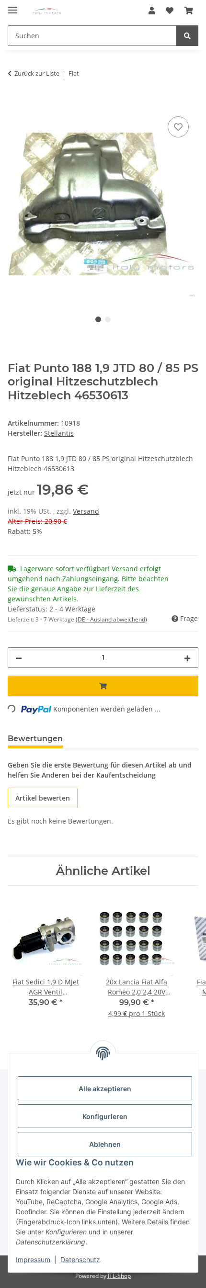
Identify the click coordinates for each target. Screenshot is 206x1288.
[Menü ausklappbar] (12, 6)
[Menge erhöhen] (187, 657)
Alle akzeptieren (105, 1089)
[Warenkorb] (188, 10)
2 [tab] (108, 319)
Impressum (33, 1259)
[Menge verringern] (18, 657)
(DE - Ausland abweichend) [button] (111, 619)
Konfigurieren (104, 1116)
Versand (86, 511)
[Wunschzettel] (169, 10)
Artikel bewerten (42, 797)
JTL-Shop (119, 1276)
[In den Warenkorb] (15, 103)
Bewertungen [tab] (35, 738)
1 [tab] (98, 319)
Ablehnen (105, 1144)
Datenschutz (80, 1259)
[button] (151, 10)
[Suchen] (187, 35)
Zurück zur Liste (36, 73)
